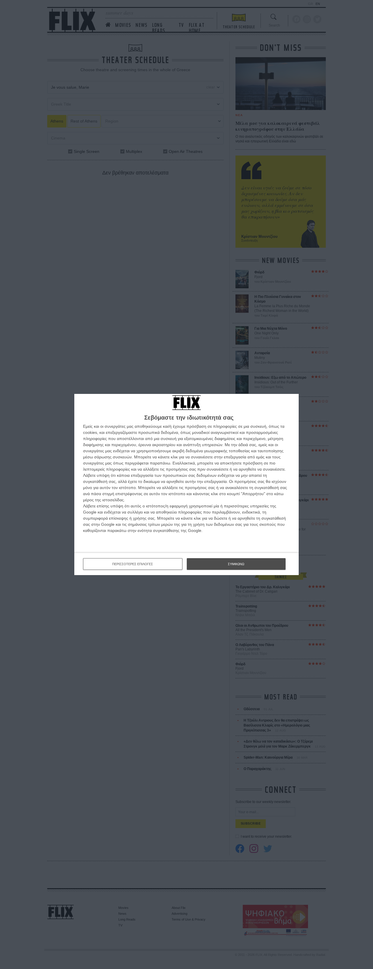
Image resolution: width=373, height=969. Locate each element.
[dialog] (186, 484)
